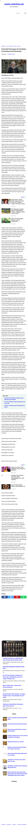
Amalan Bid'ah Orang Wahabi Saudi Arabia (17, 724)
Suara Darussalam (14, 4)
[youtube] (15, 9)
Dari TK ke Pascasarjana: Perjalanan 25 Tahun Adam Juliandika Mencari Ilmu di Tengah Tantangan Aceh (12, 677)
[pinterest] (17, 597)
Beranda (3, 824)
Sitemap (14, 824)
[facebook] (9, 9)
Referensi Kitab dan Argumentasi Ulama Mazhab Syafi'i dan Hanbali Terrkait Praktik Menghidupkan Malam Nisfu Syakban (17, 773)
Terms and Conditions (21, 824)
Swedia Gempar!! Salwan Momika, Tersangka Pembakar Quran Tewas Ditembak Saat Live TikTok (14, 695)
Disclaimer (9, 824)
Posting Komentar (11, 54)
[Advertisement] (14, 30)
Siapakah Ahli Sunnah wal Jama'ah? (16, 741)
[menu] (2, 13)
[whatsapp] (23, 597)
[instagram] (18, 9)
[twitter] (12, 9)
